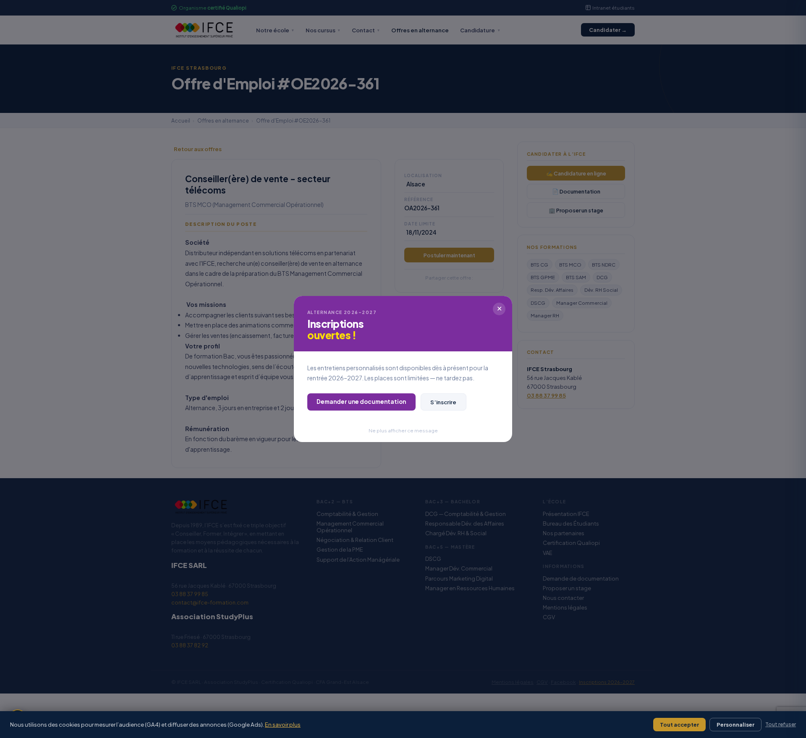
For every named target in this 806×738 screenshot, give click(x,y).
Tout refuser (780, 724)
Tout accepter (679, 724)
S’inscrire (443, 402)
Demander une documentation (361, 401)
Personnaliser (735, 724)
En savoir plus (283, 724)
